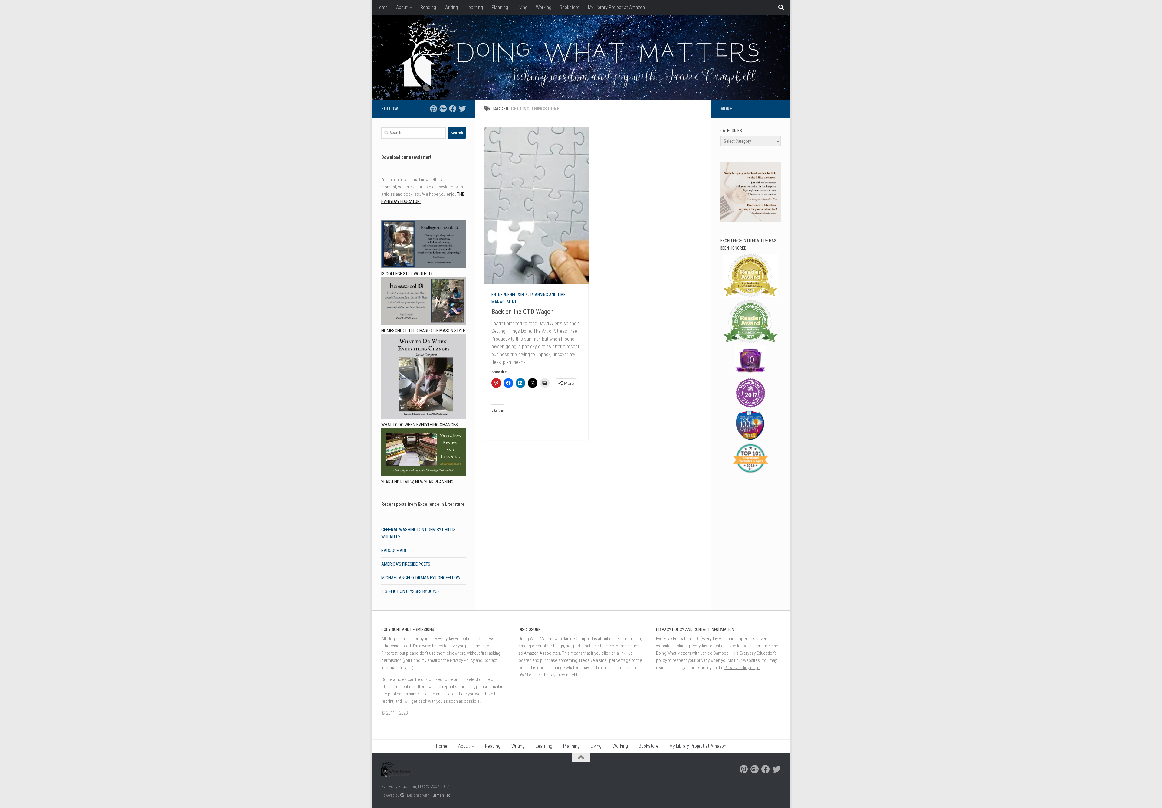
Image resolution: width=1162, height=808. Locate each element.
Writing (451, 7)
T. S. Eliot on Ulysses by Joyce (410, 591)
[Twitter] (462, 108)
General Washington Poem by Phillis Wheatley (418, 533)
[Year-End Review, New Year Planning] (423, 453)
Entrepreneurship (509, 294)
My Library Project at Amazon (616, 7)
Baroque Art (394, 550)
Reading (428, 7)
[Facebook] (452, 108)
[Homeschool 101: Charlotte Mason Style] (423, 302)
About (402, 7)
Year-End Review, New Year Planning (417, 482)
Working (543, 7)
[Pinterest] (433, 108)
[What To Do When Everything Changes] (423, 377)
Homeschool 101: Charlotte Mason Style (423, 330)
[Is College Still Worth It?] (423, 245)
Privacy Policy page (742, 667)
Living (522, 7)
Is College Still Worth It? (406, 273)
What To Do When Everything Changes (419, 424)
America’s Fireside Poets (405, 564)
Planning (499, 7)
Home (382, 7)
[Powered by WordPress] (402, 795)
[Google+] (443, 108)
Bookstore (569, 7)
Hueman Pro (440, 795)
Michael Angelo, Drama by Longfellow (420, 578)
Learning (474, 7)
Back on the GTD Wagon (522, 312)
